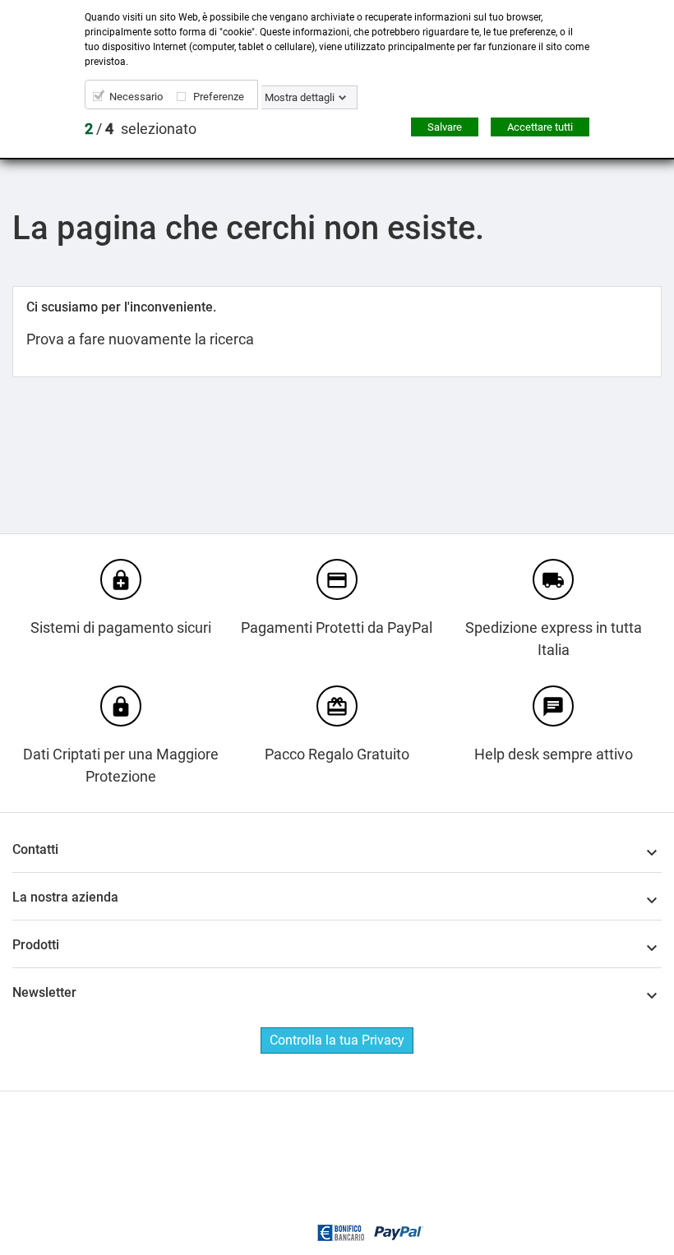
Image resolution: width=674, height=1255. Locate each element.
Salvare (444, 127)
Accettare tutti (540, 127)
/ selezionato (140, 128)
